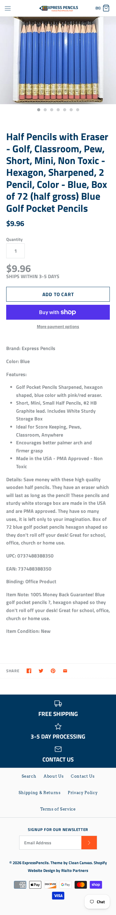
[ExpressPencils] (58, 8)
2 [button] (45, 110)
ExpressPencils (35, 862)
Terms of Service (57, 809)
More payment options (58, 326)
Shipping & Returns (40, 792)
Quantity (14, 239)
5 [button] (64, 110)
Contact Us (83, 776)
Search (29, 776)
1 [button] (38, 110)
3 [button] (51, 110)
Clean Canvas (80, 862)
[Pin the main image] (53, 670)
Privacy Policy (82, 792)
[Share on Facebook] (29, 670)
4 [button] (58, 110)
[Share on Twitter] (41, 670)
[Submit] (89, 842)
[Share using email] (65, 670)
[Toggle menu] (7, 8)
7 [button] (77, 110)
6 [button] (71, 110)
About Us (53, 776)
